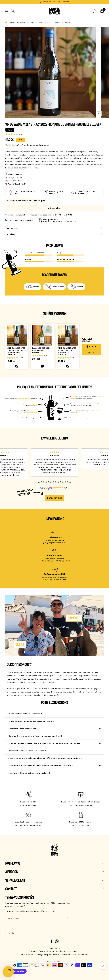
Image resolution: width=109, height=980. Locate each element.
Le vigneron (12, 228)
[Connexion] (95, 11)
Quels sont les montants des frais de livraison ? (31, 721)
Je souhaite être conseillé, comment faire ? (29, 773)
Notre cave (12, 863)
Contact (11, 889)
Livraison (11, 234)
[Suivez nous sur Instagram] (56, 941)
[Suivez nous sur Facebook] (51, 941)
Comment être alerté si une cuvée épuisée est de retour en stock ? (41, 765)
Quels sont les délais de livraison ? (25, 714)
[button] (39, 482)
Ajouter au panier (91, 349)
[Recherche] (12, 11)
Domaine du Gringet (17, 23)
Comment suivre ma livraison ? (23, 729)
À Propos (11, 872)
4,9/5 (21, 134)
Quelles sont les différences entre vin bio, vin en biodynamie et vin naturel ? (45, 743)
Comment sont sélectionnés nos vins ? (27, 751)
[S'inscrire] (68, 918)
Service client (15, 880)
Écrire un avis (54, 498)
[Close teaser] (14, 965)
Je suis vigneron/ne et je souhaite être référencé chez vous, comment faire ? (45, 758)
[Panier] (102, 11)
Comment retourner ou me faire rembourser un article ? (35, 736)
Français (10, 933)
